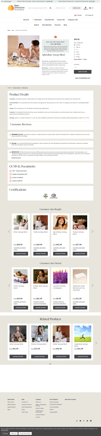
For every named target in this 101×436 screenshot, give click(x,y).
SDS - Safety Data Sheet (19, 171)
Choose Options (21, 253)
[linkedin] (91, 421)
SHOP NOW (88, 1)
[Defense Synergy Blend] (39, 333)
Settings (5, 433)
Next (96, 343)
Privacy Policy (4, 430)
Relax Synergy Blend (20, 232)
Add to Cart (76, 8)
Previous (4, 343)
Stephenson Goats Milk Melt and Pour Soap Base (79, 288)
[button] (51, 8)
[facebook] (84, 421)
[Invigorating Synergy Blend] (82, 333)
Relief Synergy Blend (16, 344)
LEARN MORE (45, 1)
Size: (78, 43)
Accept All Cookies (25, 433)
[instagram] (80, 421)
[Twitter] (77, 421)
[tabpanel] (18, 342)
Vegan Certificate (17, 180)
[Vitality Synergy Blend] (61, 333)
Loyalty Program (4, 1)
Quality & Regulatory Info (19, 174)
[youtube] (87, 421)
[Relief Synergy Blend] (18, 333)
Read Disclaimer (16, 157)
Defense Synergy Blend (38, 344)
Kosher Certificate (17, 177)
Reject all (13, 433)
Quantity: (76, 64)
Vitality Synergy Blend (40, 232)
